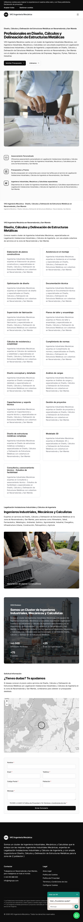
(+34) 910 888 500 (11, 877)
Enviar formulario (41, 808)
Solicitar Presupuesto (14, 63)
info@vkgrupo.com (11, 881)
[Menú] (77, 14)
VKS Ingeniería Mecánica (20, 14)
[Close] (77, 894)
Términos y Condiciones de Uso (55, 803)
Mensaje (11, 791)
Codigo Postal (13, 781)
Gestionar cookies (26, 7)
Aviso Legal (47, 871)
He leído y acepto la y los (38, 803)
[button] (41, 725)
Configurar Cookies (50, 885)
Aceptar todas (9, 7)
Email (9, 772)
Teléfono (46, 772)
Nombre (10, 762)
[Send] (76, 907)
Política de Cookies (50, 875)
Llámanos (33, 63)
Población (47, 781)
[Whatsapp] (76, 915)
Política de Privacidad (32, 803)
